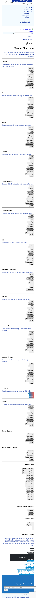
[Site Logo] (26, 29)
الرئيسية (27, 7)
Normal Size (29, 481)
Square (31, 396)
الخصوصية (25, 15)
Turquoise (30, 278)
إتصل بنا (26, 11)
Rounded (30, 393)
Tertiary (30, 83)
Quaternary (29, 85)
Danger (31, 77)
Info (32, 72)
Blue (31, 276)
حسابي (27, 17)
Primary (30, 79)
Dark (31, 87)
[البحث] (13, 33)
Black (31, 287)
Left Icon (30, 522)
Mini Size (30, 494)
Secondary (30, 81)
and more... (30, 289)
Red (32, 285)
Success (31, 70)
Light (31, 156)
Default (31, 68)
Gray (31, 274)
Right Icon (30, 525)
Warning (30, 74)
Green (31, 280)
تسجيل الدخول (25, 22)
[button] (32, 27)
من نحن (26, 9)
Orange (31, 283)
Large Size (30, 475)
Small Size (30, 488)
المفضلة (26, 13)
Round (31, 395)
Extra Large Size (28, 468)
